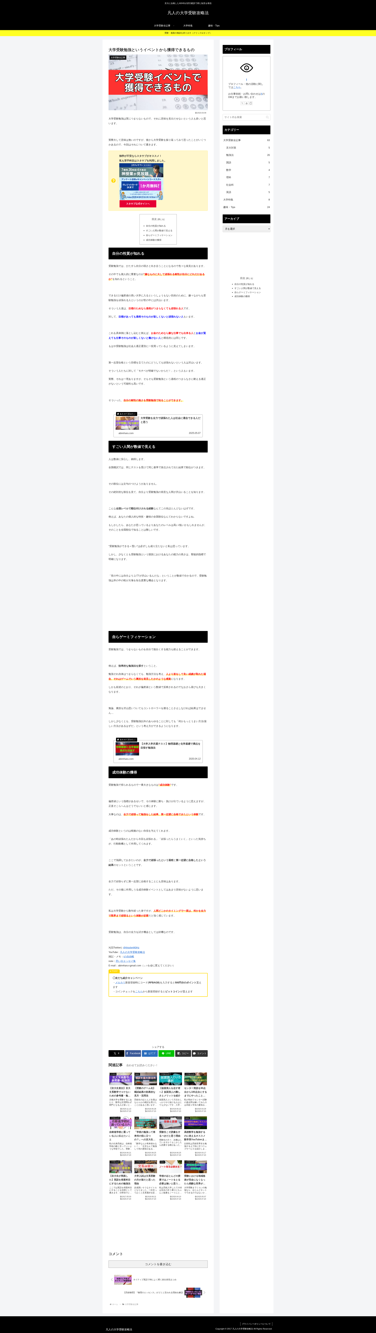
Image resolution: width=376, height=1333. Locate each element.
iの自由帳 (129, 956)
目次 (154, 219)
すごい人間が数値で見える (159, 230)
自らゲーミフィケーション (159, 235)
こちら (139, 991)
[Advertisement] (158, 606)
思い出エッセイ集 (126, 961)
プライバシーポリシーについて (256, 1324)
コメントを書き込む (158, 1264)
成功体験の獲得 (153, 240)
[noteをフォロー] (251, 103)
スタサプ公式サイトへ (138, 203)
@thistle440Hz (131, 947)
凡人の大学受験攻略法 (132, 952)
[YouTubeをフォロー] (247, 103)
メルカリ (120, 982)
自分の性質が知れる (156, 226)
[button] (183, 1053)
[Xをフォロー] (242, 103)
